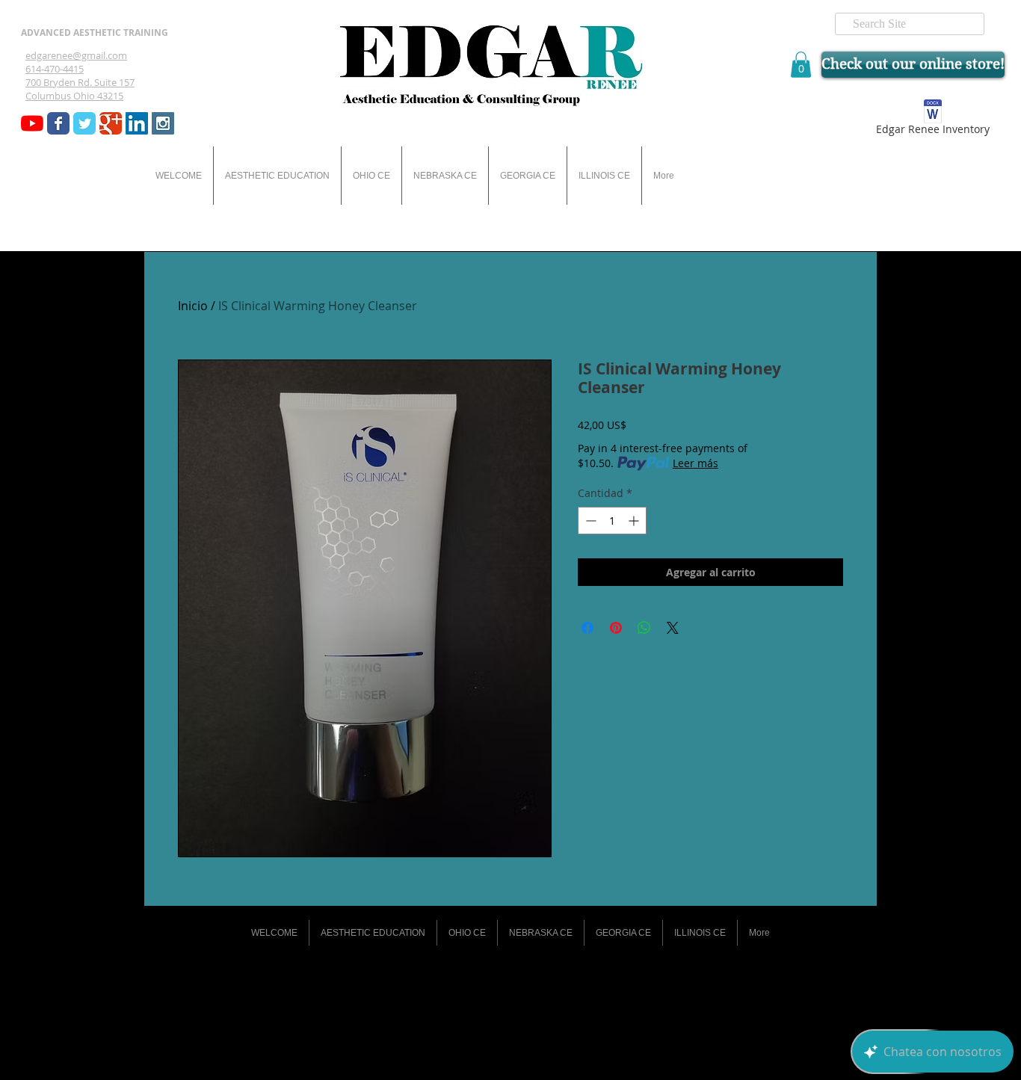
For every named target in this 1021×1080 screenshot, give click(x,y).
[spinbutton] (612, 520)
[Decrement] (589, 520)
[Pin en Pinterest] (616, 628)
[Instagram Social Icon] (163, 123)
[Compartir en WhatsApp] (644, 628)
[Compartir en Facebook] (587, 628)
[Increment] (635, 520)
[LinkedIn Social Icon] (137, 123)
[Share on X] (673, 628)
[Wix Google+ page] (110, 123)
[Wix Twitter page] (84, 123)
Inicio (193, 305)
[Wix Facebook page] (58, 123)
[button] (801, 65)
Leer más (695, 463)
